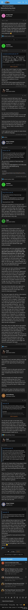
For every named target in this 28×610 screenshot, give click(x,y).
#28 (25, 445)
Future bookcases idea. (12, 562)
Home (21, 604)
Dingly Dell (4, 10)
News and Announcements (17, 585)
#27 (25, 400)
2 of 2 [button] (18, 551)
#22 (25, 95)
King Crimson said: (7, 192)
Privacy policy (12, 604)
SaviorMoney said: (7, 448)
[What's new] (23, 2)
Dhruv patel (7, 564)
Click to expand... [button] (14, 66)
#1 (25, 20)
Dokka (6, 572)
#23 (25, 147)
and (10, 435)
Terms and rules (4, 604)
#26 (25, 356)
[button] (26, 608)
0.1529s (21, 607)
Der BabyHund (8, 578)
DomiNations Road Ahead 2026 (14, 583)
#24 (25, 189)
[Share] (23, 21)
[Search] (26, 2)
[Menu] (2, 2)
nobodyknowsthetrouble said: (10, 54)
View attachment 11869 (8, 202)
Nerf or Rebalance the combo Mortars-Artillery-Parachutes (14, 570)
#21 (25, 50)
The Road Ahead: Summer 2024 (14, 590)
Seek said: (5, 403)
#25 (25, 226)
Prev (13, 551)
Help (17, 604)
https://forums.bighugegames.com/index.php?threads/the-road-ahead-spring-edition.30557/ (14, 166)
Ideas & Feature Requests (16, 564)
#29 (25, 509)
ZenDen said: (6, 150)
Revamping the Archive (12, 577)
